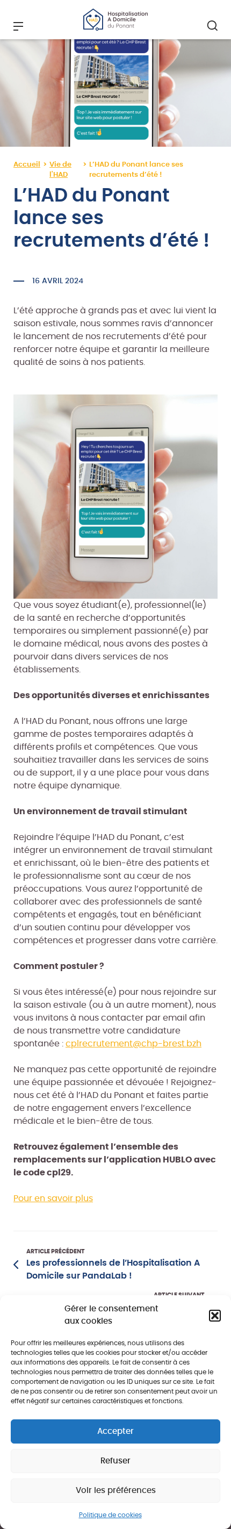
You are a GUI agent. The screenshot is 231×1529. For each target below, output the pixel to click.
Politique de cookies (110, 1515)
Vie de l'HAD (60, 169)
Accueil (26, 164)
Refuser (115, 1461)
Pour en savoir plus (53, 1198)
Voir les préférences (116, 1491)
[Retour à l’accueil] (115, 19)
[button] (215, 1315)
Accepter (115, 1431)
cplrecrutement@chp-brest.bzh (133, 1043)
